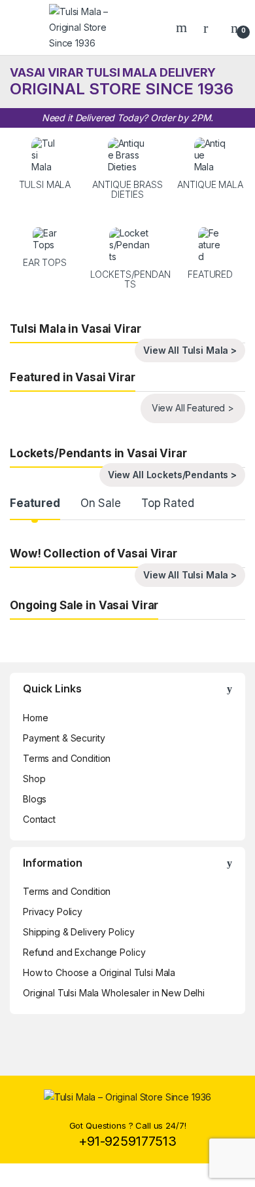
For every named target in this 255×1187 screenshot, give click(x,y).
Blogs (34, 798)
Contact (39, 819)
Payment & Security (64, 738)
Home (35, 717)
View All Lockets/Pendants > (172, 474)
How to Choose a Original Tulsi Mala (99, 972)
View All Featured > (193, 407)
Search (183, 27)
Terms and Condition (66, 758)
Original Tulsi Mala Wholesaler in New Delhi (114, 992)
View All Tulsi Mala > (190, 350)
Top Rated (167, 503)
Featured (35, 503)
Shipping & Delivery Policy (78, 931)
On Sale (100, 503)
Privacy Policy (52, 911)
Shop (34, 778)
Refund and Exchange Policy (84, 952)
